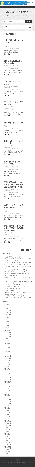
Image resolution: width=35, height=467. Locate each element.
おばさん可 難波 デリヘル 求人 (12, 257)
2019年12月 (7, 444)
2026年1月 (7, 308)
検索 (28, 21)
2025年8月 (7, 318)
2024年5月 (7, 345)
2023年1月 (7, 375)
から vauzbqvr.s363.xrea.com (11, 44)
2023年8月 (7, 362)
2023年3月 (7, 372)
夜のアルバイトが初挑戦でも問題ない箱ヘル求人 (17, 262)
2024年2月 (7, 351)
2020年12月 (7, 422)
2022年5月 (7, 390)
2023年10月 (7, 358)
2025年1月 (7, 331)
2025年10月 (7, 314)
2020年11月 (7, 424)
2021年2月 (7, 418)
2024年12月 (7, 332)
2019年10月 (7, 448)
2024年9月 (7, 338)
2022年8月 (7, 385)
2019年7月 (7, 453)
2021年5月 (7, 412)
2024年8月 (7, 340)
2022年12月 (7, 377)
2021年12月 (7, 399)
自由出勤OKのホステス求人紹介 (13, 294)
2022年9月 (7, 383)
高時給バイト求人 (17, 12)
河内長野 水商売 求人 (14, 123)
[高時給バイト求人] (17, 460)
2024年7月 (7, 342)
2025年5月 (7, 323)
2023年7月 (7, 364)
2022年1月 (7, 398)
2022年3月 (7, 394)
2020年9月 (7, 427)
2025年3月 (7, 327)
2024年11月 (7, 334)
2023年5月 (7, 368)
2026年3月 (7, 305)
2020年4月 (7, 437)
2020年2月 (7, 440)
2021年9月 (7, 405)
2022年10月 (7, 381)
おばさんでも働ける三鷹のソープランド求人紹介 (17, 292)
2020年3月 (7, 438)
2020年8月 (7, 429)
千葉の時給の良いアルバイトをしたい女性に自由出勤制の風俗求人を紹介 (14, 184)
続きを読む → (8, 54)
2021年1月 (7, 420)
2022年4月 (7, 392)
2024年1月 (7, 353)
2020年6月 (7, 433)
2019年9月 (7, 450)
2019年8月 (7, 451)
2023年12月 (7, 355)
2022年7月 (7, 386)
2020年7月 (7, 431)
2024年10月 (7, 336)
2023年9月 (7, 360)
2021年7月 (7, 409)
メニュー (7, 27)
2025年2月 (7, 329)
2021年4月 (7, 414)
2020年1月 (7, 442)
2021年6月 (7, 411)
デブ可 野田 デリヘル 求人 (11, 260)
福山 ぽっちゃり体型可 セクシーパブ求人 (16, 285)
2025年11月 (7, 312)
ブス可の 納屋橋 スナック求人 (13, 290)
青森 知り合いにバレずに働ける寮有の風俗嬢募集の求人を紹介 (14, 228)
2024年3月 (7, 349)
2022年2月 (7, 396)
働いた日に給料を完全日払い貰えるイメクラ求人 (17, 259)
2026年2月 (7, 306)
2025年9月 (7, 316)
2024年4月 (7, 347)
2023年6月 (7, 366)
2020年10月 (7, 425)
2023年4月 (7, 370)
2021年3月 (7, 416)
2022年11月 (7, 379)
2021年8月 (7, 407)
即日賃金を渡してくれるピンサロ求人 (14, 272)
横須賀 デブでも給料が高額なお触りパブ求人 (17, 273)
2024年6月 (7, 344)
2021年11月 (7, 401)
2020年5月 (7, 435)
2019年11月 (7, 446)
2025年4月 (7, 325)
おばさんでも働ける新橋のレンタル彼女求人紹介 (17, 298)
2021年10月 (7, 403)
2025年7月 (7, 319)
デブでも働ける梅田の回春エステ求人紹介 (16, 270)
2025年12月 (7, 310)
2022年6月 (7, 388)
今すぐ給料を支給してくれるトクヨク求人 (16, 286)
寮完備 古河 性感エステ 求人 (12, 288)
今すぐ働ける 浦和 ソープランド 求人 (14, 296)
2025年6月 (7, 321)
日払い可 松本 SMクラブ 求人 (12, 275)
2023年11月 (7, 357)
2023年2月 (7, 373)
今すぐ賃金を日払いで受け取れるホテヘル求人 (17, 264)
